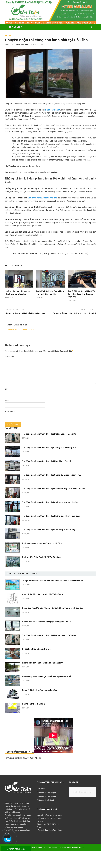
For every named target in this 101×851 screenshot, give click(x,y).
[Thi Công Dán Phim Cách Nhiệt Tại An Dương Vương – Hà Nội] (12, 502)
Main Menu (17, 27)
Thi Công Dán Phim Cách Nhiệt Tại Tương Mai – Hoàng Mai (49, 447)
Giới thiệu (41, 788)
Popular (11, 574)
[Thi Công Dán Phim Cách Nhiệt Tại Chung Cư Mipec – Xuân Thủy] (12, 475)
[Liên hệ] (7, 838)
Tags (34, 574)
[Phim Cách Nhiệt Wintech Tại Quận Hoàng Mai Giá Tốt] (12, 622)
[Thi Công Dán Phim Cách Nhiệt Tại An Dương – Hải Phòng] (12, 530)
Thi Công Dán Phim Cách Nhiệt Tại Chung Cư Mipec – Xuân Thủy (51, 475)
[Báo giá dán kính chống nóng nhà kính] (12, 690)
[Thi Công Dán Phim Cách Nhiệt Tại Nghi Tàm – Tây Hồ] (12, 461)
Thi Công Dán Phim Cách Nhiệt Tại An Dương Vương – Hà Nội (50, 502)
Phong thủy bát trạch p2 (33, 704)
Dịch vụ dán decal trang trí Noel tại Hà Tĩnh (42, 543)
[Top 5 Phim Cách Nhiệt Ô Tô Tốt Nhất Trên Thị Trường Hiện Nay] (82, 288)
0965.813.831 (53, 824)
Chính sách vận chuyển (46, 792)
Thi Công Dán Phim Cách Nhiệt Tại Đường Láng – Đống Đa (49, 434)
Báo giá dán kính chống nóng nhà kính (39, 690)
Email (8, 400)
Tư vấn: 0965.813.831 (16, 848)
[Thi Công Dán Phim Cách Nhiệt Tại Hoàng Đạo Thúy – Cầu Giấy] (12, 516)
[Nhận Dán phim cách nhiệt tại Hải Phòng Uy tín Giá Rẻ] (12, 677)
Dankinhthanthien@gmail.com (50, 830)
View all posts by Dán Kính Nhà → (22, 329)
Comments (23, 574)
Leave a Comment (37, 44)
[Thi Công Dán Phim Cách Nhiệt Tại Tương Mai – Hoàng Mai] (12, 448)
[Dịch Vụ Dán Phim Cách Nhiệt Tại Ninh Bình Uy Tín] (50, 288)
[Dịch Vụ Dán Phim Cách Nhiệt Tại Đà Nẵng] (12, 557)
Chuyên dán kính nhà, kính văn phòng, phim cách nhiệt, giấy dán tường (56, 847)
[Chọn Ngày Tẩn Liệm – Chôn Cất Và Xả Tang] (12, 594)
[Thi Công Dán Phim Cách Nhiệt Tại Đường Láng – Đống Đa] (12, 434)
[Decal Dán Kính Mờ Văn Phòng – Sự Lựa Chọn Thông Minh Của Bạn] (12, 608)
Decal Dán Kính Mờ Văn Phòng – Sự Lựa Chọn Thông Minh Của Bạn (52, 608)
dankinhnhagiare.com (83, 792)
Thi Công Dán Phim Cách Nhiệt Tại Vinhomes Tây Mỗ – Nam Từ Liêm (53, 488)
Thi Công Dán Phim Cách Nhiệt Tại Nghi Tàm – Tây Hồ (47, 461)
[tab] (11, 573)
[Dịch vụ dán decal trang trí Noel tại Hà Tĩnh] (12, 543)
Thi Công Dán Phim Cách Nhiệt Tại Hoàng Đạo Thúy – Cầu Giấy (51, 516)
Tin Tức (8, 36)
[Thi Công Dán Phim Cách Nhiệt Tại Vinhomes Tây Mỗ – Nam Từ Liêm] (12, 489)
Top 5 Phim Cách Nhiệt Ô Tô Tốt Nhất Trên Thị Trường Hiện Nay (81, 294)
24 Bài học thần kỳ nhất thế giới (36, 649)
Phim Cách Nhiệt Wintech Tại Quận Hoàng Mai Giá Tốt (47, 622)
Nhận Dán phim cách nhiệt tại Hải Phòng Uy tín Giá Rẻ (46, 676)
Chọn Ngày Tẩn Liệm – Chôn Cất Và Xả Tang (42, 594)
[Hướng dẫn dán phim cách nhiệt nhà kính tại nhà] (19, 288)
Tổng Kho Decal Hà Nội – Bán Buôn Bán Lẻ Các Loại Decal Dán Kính (52, 580)
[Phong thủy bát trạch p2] (12, 704)
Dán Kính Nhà (22, 44)
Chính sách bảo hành (45, 800)
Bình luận (10, 356)
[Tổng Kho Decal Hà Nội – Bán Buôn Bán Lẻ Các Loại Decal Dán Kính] (12, 581)
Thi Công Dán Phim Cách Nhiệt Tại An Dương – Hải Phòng (49, 529)
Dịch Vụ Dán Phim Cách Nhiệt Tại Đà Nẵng (41, 557)
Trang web (10, 412)
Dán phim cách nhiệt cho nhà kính (42, 198)
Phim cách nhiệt (52, 110)
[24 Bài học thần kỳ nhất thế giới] (12, 649)
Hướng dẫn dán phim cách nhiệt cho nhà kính (42, 663)
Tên (7, 389)
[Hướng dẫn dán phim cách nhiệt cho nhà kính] (12, 663)
